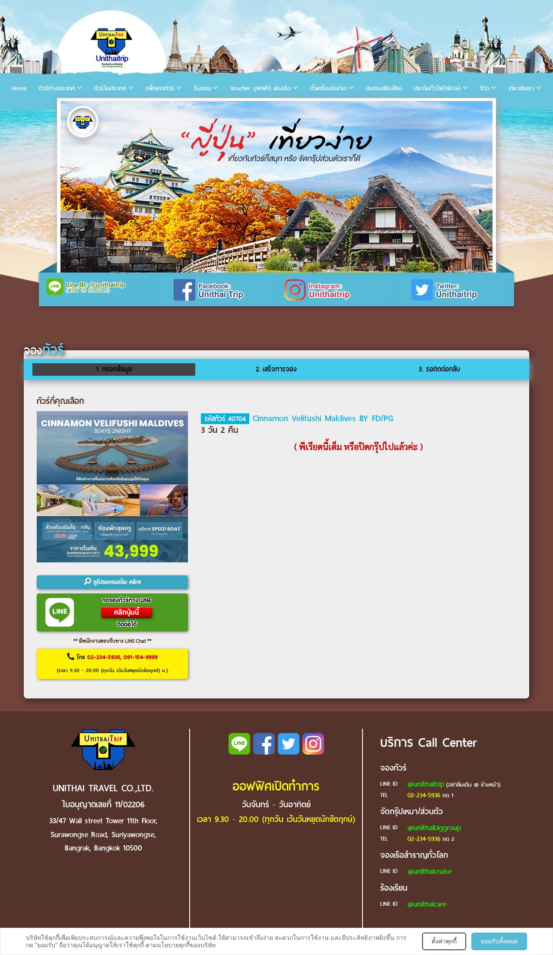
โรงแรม (202, 88)
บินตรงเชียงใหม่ (384, 88)
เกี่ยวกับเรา (521, 88)
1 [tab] (68, 110)
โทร (112, 663)
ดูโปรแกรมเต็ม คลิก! (116, 582)
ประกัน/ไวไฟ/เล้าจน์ (437, 88)
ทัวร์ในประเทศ (110, 88)
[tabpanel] (276, 187)
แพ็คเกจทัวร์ (160, 88)
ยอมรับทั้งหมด (499, 941)
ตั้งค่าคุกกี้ (444, 941)
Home (19, 88)
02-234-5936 (423, 795)
